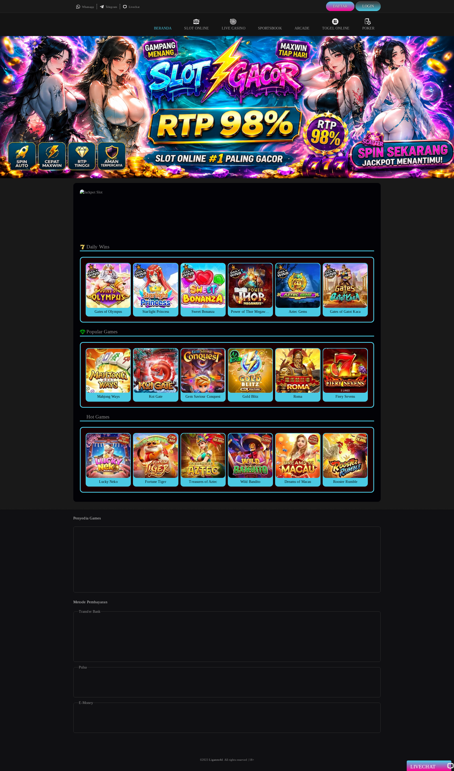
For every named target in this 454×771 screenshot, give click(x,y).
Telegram (111, 6)
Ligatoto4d (216, 759)
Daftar (340, 6)
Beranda (163, 28)
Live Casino (233, 28)
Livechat (134, 6)
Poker (368, 28)
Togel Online (335, 28)
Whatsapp (87, 6)
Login (368, 6)
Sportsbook (270, 28)
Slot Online (196, 28)
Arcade (302, 28)
